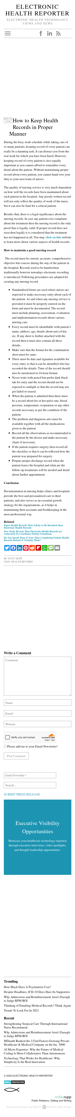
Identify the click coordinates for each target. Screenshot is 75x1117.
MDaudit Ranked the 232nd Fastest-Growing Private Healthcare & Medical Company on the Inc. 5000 (36, 1042)
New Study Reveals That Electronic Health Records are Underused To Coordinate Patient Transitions (33, 532)
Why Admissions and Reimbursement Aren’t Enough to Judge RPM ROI (37, 999)
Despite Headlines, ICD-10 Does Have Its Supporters (37, 992)
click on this (53, 237)
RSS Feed (58, 33)
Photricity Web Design (59, 1106)
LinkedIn (49, 33)
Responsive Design (17, 1106)
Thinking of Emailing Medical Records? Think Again (37, 1005)
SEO (35, 1106)
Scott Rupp (15, 558)
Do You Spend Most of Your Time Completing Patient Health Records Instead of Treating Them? (36, 539)
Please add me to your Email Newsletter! (32, 746)
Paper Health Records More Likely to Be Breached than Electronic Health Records (33, 526)
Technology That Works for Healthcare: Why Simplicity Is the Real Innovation (32, 1060)
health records (22, 561)
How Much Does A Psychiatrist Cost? (27, 987)
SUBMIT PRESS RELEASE (22, 794)
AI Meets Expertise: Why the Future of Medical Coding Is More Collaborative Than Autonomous (34, 1051)
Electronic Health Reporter (37, 9)
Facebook (41, 33)
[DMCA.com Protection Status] (14, 1083)
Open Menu (8, 33)
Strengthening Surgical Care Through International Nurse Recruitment (36, 1025)
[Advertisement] (37, 79)
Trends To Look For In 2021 (21, 1010)
